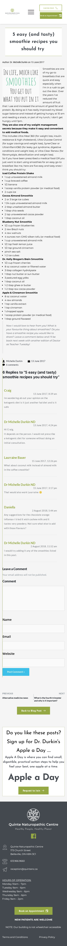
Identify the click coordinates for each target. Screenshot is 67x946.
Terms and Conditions (15, 937)
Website (8, 654)
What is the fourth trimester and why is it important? (47, 699)
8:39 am (45, 393)
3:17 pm (45, 488)
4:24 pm (45, 425)
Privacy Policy (47, 937)
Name (7, 620)
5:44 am (44, 510)
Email (6, 636)
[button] (31, 12)
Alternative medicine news (15, 697)
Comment (9, 581)
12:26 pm (44, 461)
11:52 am (44, 546)
